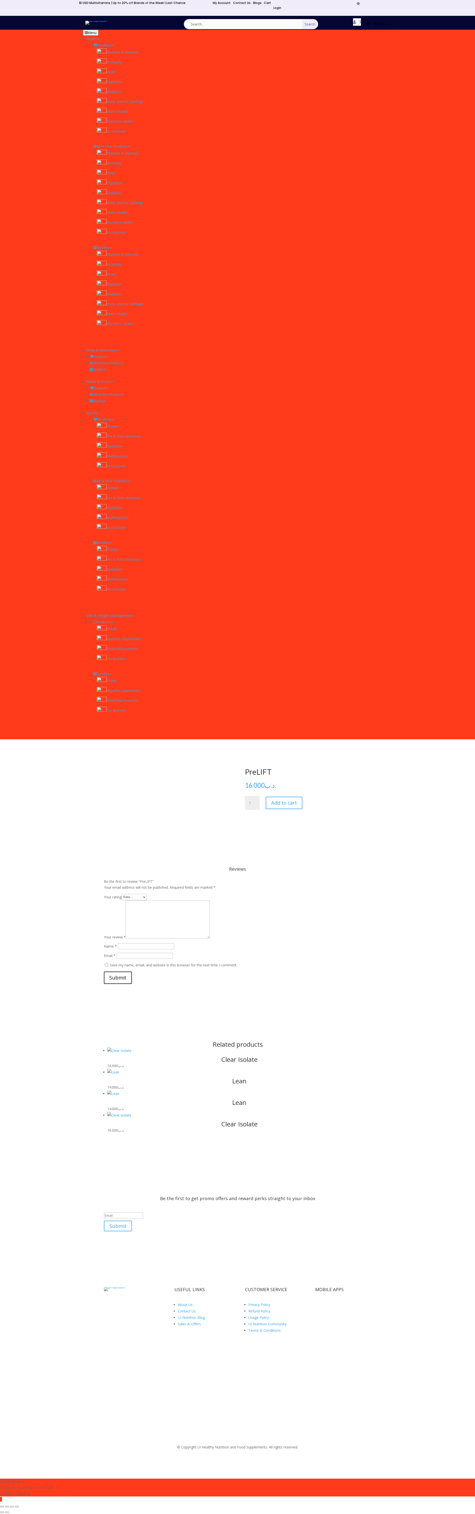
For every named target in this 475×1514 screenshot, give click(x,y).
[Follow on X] (370, 3)
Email (110, 955)
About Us (185, 1304)
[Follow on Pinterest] (384, 3)
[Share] (12, 1506)
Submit (117, 977)
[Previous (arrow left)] (2, 1512)
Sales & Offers (189, 1324)
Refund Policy (259, 1311)
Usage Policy (258, 1317)
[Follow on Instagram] (392, 3)
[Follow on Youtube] (377, 3)
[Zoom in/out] (2, 1506)
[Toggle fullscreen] (7, 1506)
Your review (115, 937)
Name (110, 946)
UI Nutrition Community (267, 1324)
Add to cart (284, 802)
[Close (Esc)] (17, 1506)
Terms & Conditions (264, 1330)
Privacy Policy (259, 1304)
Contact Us (187, 1311)
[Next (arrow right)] (7, 1512)
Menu (92, 32)
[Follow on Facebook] (362, 3)
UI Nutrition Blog (191, 1317)
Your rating (112, 896)
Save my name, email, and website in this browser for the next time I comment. (173, 965)
